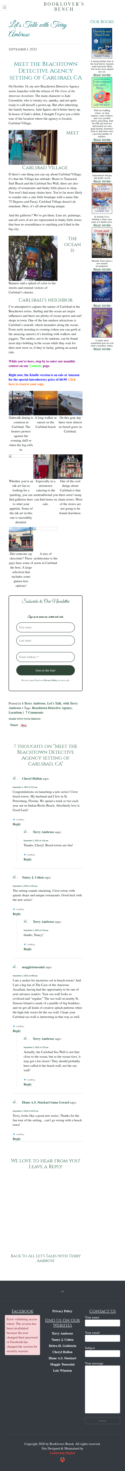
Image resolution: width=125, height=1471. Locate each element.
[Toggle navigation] (4, 7)
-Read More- (102, 75)
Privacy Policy (50, 680)
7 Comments (34, 712)
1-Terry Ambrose (34, 703)
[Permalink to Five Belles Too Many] (102, 323)
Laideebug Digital (62, 1452)
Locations (15, 712)
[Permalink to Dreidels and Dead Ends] (102, 43)
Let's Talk (54, 703)
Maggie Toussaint (62, 1364)
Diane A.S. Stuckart (62, 1358)
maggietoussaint (33, 966)
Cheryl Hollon (32, 778)
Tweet (14, 724)
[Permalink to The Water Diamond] (102, 287)
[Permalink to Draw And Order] (102, 243)
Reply (17, 824)
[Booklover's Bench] (63, 7)
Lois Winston (62, 1370)
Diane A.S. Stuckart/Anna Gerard (45, 1102)
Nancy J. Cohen (33, 877)
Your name (92, 1317)
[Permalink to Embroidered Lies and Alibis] (102, 92)
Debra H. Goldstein (62, 1345)
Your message (94, 1363)
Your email (92, 1332)
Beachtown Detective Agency (52, 707)
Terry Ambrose (43, 831)
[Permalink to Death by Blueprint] (102, 199)
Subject (90, 1348)
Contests (36, 365)
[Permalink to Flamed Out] (102, 157)
